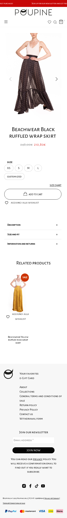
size (9, 162)
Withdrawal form (31, 418)
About (23, 387)
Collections (27, 391)
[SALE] (18, 295)
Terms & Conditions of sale (14, 503)
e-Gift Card (27, 378)
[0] (61, 22)
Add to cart (35, 194)
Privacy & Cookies (51, 498)
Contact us (26, 414)
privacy (37, 459)
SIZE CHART (55, 185)
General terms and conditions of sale (41, 398)
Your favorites (29, 373)
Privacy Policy (29, 409)
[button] (57, 79)
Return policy (28, 405)
